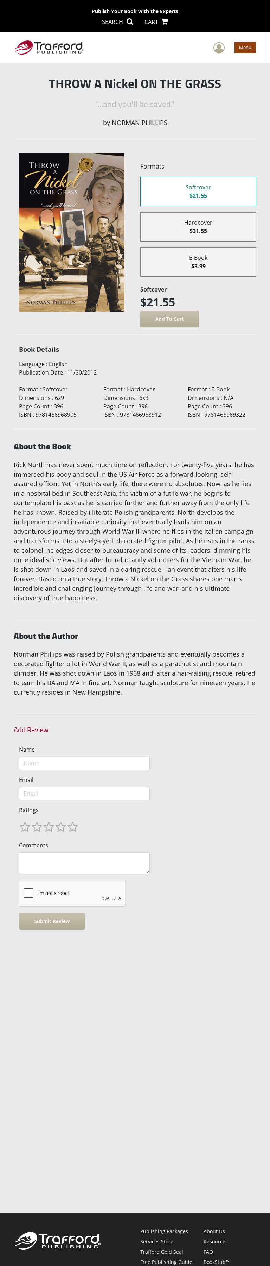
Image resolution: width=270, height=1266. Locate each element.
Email (26, 780)
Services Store (156, 1241)
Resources (216, 1241)
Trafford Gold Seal (161, 1251)
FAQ (208, 1251)
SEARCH (113, 22)
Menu (245, 47)
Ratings (29, 810)
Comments (33, 845)
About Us (214, 1231)
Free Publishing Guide (166, 1262)
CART (152, 22)
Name (27, 749)
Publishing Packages (164, 1231)
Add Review (31, 730)
